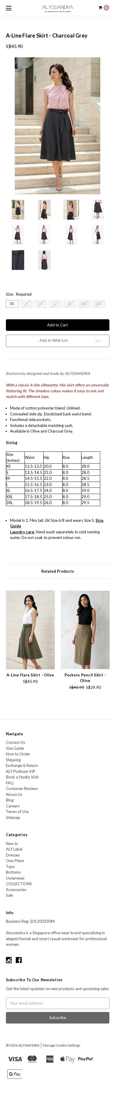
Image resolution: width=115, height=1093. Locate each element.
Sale (9, 895)
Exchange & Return (22, 765)
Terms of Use (17, 811)
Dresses (13, 855)
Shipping (13, 759)
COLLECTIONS (19, 883)
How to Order (18, 754)
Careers (12, 806)
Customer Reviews (22, 788)
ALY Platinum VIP (20, 771)
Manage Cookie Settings (61, 1045)
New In (12, 843)
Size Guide (15, 748)
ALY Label (14, 849)
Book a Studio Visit (22, 777)
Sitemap (13, 817)
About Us (14, 794)
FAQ (10, 783)
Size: (19, 294)
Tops (10, 866)
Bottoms (13, 872)
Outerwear (15, 878)
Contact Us (15, 742)
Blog (10, 800)
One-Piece (15, 860)
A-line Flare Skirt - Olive (30, 675)
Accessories (16, 889)
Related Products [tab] (57, 571)
